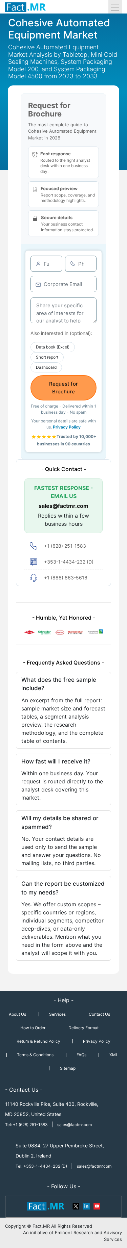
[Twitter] (76, 1205)
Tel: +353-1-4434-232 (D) (41, 1166)
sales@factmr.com (63, 505)
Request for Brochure (63, 388)
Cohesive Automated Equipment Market (59, 29)
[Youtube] (96, 1205)
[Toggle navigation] (115, 7)
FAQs (81, 1054)
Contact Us (99, 1014)
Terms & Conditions (35, 1054)
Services (57, 1014)
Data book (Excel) (52, 346)
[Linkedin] (86, 1205)
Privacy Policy (67, 427)
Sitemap (68, 1068)
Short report (47, 357)
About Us (17, 1014)
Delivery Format (83, 1027)
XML (113, 1054)
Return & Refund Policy (38, 1041)
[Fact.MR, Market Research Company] (25, 7)
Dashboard (46, 367)
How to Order (32, 1027)
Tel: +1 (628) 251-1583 (27, 1124)
